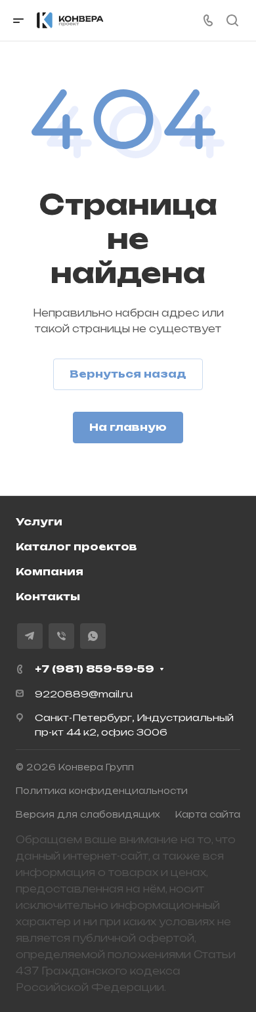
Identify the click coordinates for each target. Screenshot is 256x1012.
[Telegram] (30, 636)
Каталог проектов (76, 546)
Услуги (39, 522)
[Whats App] (93, 636)
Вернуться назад (128, 374)
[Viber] (61, 636)
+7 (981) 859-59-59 (94, 669)
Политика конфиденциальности (102, 790)
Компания (49, 571)
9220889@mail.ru (84, 693)
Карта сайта (207, 814)
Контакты (48, 596)
